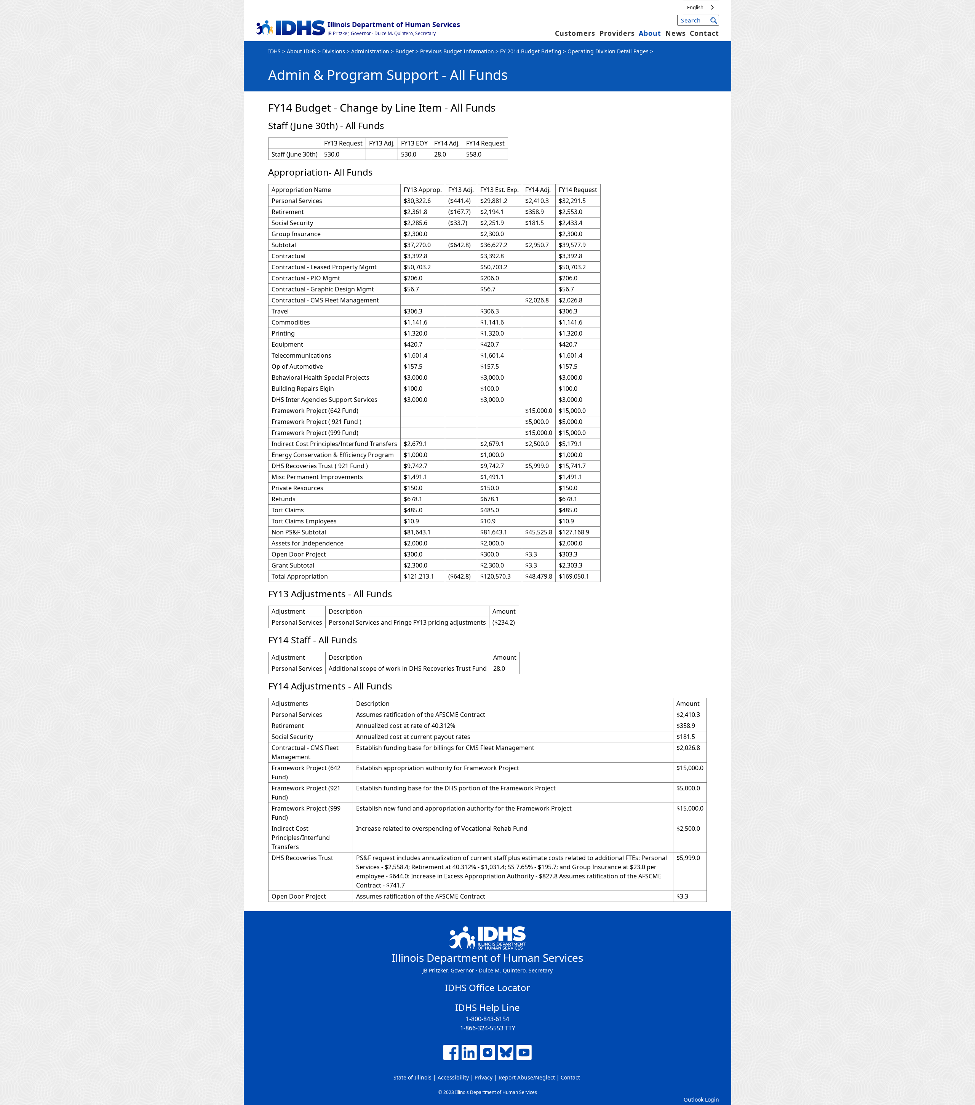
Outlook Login (701, 1099)
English (695, 7)
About (650, 33)
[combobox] (701, 7)
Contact (704, 33)
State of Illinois (412, 1077)
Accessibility (453, 1077)
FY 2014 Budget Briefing (530, 51)
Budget (404, 51)
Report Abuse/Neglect (527, 1077)
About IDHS (301, 51)
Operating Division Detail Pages (608, 51)
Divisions (333, 51)
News (675, 33)
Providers (617, 33)
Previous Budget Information (457, 51)
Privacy (483, 1077)
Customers (575, 33)
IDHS (274, 51)
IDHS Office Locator (487, 987)
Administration (370, 51)
